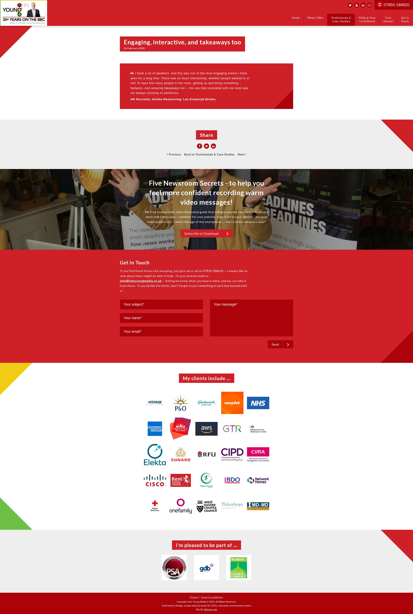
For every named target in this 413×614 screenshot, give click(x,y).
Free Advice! (388, 19)
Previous (174, 154)
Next (241, 154)
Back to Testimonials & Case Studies (209, 154)
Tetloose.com (210, 609)
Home (296, 17)
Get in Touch (405, 19)
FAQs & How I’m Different (367, 19)
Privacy (194, 597)
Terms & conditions (212, 597)
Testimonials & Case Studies (341, 19)
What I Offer (315, 17)
